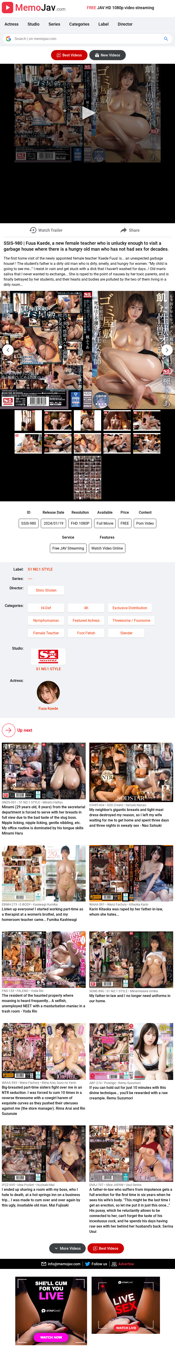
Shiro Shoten (46, 590)
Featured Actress (86, 620)
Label (103, 24)
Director (125, 24)
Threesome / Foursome (131, 620)
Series (54, 24)
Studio (33, 24)
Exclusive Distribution (130, 608)
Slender (126, 633)
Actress (11, 24)
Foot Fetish (86, 633)
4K (86, 608)
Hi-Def (46, 608)
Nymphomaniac (46, 620)
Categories (79, 24)
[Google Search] (166, 39)
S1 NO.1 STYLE (40, 569)
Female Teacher (46, 633)
